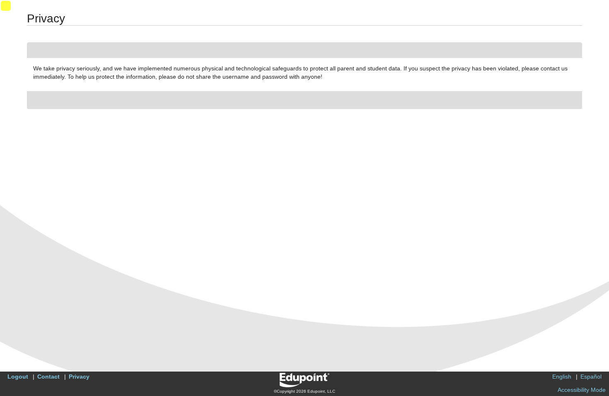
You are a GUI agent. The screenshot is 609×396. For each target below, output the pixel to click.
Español (591, 376)
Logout (17, 376)
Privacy (79, 376)
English (561, 376)
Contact (48, 376)
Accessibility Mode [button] (582, 389)
